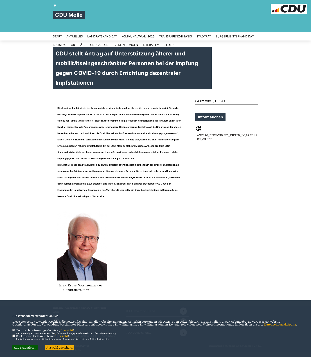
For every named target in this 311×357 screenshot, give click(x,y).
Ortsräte (78, 44)
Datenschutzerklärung (280, 324)
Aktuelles (74, 36)
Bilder (168, 44)
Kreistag (59, 44)
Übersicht (66, 330)
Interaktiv (151, 44)
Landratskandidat (102, 36)
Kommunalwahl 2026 (138, 36)
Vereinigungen (126, 44)
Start (57, 36)
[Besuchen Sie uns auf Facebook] (55, 5)
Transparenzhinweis (175, 36)
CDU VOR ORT (100, 44)
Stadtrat (203, 36)
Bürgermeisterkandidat (235, 36)
